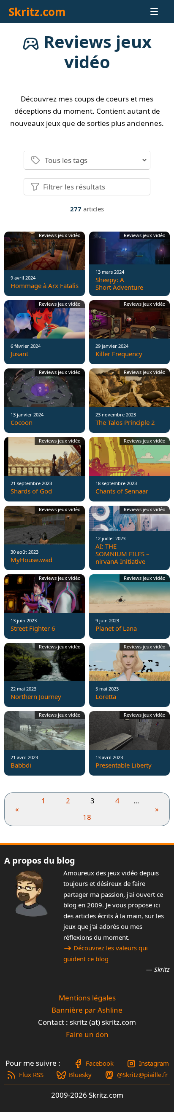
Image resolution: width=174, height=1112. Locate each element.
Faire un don (87, 1034)
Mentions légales (87, 998)
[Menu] (147, 11)
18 (87, 817)
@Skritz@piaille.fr (142, 1074)
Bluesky (80, 1074)
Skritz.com (37, 11)
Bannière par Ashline (87, 1010)
